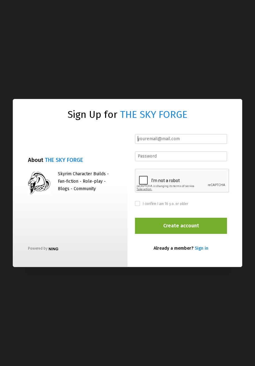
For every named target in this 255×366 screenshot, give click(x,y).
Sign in (201, 248)
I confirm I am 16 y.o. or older (165, 204)
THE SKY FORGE (154, 114)
